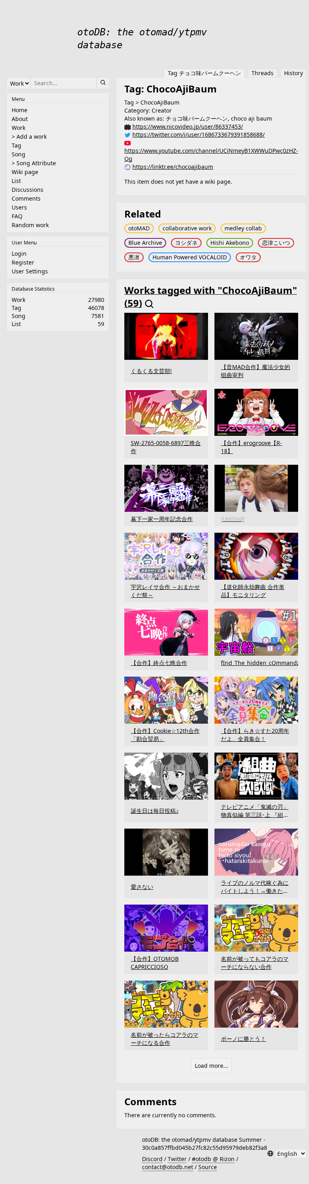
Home (19, 110)
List (16, 181)
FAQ (17, 216)
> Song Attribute (34, 163)
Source (207, 1167)
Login (19, 253)
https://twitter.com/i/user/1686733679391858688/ (198, 134)
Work (18, 127)
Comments (26, 198)
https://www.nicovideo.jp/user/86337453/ (187, 126)
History (293, 73)
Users (19, 207)
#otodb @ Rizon (213, 1159)
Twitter (177, 1159)
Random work (30, 225)
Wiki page (25, 172)
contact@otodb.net (167, 1167)
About (20, 119)
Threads (262, 73)
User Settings (30, 271)
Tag (16, 145)
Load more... (211, 1065)
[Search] (103, 83)
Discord (152, 1159)
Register (23, 262)
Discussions (27, 189)
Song (18, 154)
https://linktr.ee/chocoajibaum (172, 166)
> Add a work (29, 136)
